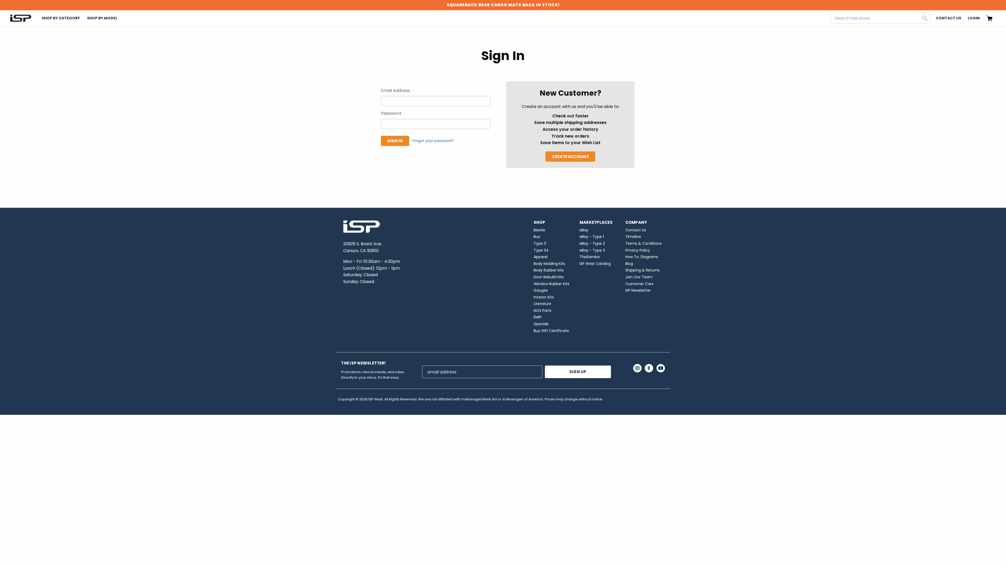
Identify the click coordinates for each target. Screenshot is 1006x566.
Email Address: (396, 91)
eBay (583, 230)
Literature (542, 303)
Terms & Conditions (643, 243)
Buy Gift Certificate (551, 330)
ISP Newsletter (638, 290)
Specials (541, 323)
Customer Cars (639, 283)
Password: (391, 113)
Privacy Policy (637, 250)
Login (974, 18)
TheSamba (589, 256)
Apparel (541, 256)
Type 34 (541, 250)
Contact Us (948, 18)
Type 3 (540, 243)
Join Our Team (639, 277)
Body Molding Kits (549, 263)
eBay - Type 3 (592, 250)
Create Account (570, 156)
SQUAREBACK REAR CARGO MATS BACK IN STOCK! (503, 5)
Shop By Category (61, 18)
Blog (629, 263)
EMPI (538, 317)
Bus (537, 236)
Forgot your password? (433, 140)
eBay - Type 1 (591, 236)
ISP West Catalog (595, 263)
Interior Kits (544, 297)
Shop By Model (102, 18)
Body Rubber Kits (549, 270)
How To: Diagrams (641, 256)
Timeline (633, 236)
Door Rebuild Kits (549, 277)
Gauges (541, 290)
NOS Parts (542, 310)
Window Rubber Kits (551, 283)
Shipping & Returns (642, 270)
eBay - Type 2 (592, 243)
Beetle (539, 230)
